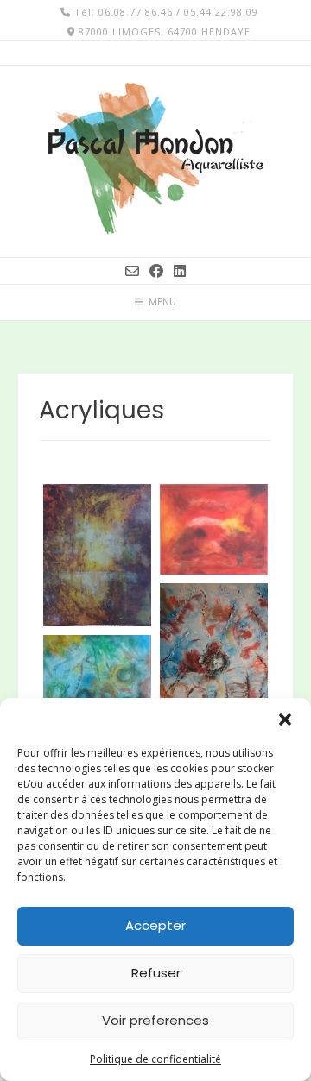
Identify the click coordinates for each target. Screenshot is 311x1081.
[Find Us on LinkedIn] (179, 271)
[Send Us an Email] (132, 271)
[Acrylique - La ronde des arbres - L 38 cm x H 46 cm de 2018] (97, 555)
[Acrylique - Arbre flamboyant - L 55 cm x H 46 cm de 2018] (214, 529)
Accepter (155, 925)
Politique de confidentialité (155, 1059)
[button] (285, 719)
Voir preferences (155, 1020)
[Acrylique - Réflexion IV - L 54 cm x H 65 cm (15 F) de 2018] (214, 655)
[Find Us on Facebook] (156, 271)
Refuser (156, 973)
